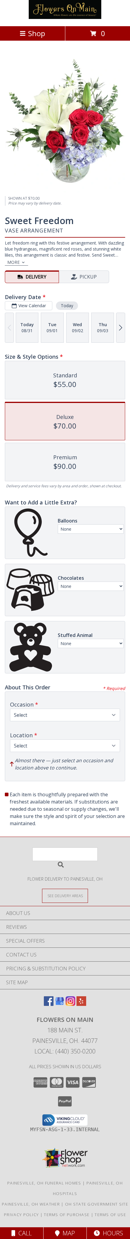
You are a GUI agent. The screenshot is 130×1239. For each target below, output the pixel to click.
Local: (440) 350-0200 (65, 1051)
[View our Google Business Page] (59, 1003)
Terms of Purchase (66, 1214)
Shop (36, 33)
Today (67, 305)
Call (23, 1233)
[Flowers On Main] (65, 17)
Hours (111, 1233)
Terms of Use (110, 1214)
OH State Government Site (96, 1204)
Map (67, 1233)
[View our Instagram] (70, 1003)
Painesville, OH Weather (31, 1204)
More (13, 262)
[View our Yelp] (81, 1003)
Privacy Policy (21, 1214)
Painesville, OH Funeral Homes (44, 1183)
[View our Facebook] (49, 1003)
